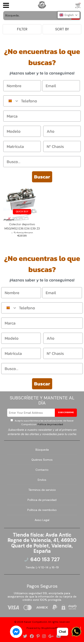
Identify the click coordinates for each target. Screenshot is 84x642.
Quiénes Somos (42, 460)
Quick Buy (22, 211)
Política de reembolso (42, 510)
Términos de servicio (42, 490)
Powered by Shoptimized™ (42, 628)
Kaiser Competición (35, 622)
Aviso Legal (42, 520)
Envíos (42, 480)
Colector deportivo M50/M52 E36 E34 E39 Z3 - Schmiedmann (22, 227)
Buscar (42, 176)
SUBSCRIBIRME (66, 412)
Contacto (42, 470)
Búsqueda (42, 449)
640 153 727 (45, 559)
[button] (68, 14)
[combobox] (11, 101)
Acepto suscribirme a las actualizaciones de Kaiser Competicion (44, 422)
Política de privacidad (50, 424)
